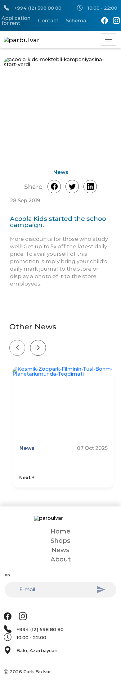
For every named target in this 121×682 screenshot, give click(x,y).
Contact (48, 20)
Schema (76, 20)
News (60, 550)
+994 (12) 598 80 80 (37, 8)
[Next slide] (38, 348)
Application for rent (16, 21)
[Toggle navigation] (108, 39)
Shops (60, 540)
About (61, 559)
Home (60, 531)
